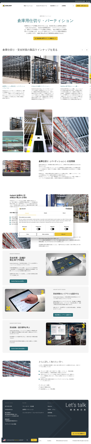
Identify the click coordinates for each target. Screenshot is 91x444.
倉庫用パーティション (28, 409)
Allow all (63, 234)
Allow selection (45, 234)
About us (50, 406)
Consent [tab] (27, 213)
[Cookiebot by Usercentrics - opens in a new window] (66, 209)
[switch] (38, 229)
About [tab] (64, 213)
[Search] (73, 5)
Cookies (49, 440)
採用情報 (50, 412)
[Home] (7, 5)
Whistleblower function (62, 440)
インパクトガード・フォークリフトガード (33, 412)
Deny (28, 234)
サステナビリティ (52, 415)
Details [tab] (45, 213)
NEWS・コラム (51, 409)
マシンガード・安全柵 (28, 406)
